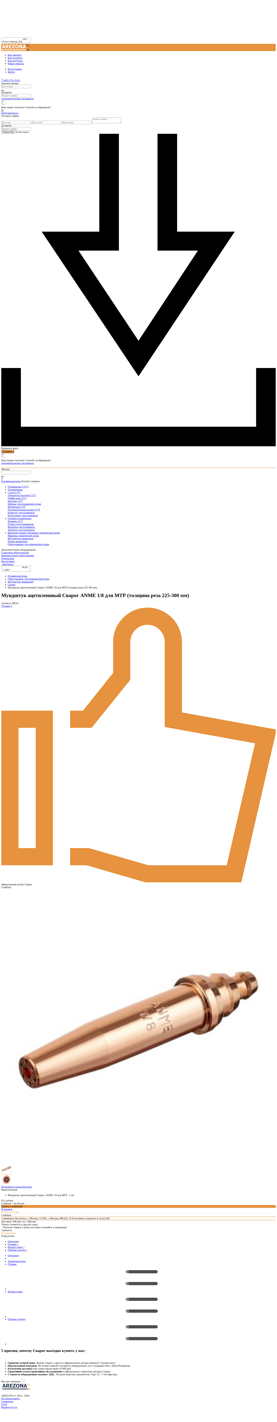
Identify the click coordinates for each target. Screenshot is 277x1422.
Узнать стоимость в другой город (19, 1224)
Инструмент (8, 561)
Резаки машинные (18, 541)
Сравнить (6, 1230)
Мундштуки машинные (21, 538)
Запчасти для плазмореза (21, 530)
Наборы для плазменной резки (24, 504)
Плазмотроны (15, 489)
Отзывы (13, 1244)
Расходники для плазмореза (23, 515)
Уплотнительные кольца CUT (24, 509)
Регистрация (14, 69)
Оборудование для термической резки (28, 544)
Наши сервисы (16, 63)
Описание (13, 1241)
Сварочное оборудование (15, 552)
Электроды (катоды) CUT (22, 495)
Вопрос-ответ (16, 1247)
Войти (11, 72)
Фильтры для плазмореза (21, 527)
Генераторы (7, 558)
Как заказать (14, 55)
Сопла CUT (14, 492)
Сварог (12, 584)
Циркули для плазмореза (21, 512)
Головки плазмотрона (19, 518)
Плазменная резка (11, 481)
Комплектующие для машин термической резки (34, 532)
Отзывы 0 (6, 606)
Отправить (8, 451)
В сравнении (8, 1233)
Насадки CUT (15, 501)
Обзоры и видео (17, 1250)
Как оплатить (15, 57)
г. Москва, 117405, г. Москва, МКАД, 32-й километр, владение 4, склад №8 (68, 1218)
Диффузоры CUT (17, 498)
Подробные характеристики (16, 1186)
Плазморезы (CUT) (18, 486)
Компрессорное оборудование (17, 555)
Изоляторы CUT (17, 507)
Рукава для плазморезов (21, 524)
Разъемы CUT (15, 521)
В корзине (6, 1209)
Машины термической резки (23, 535)
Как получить (15, 60)
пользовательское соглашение (17, 98)
